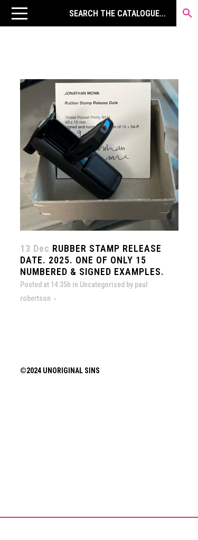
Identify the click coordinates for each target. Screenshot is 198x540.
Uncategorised (102, 284)
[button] (19, 13)
